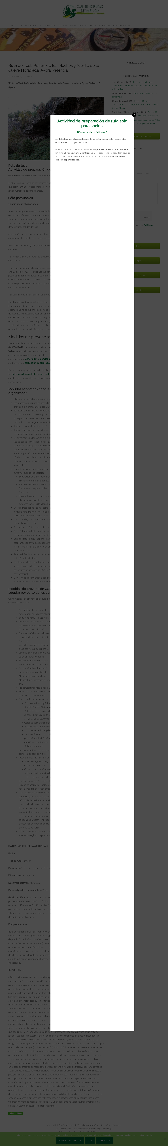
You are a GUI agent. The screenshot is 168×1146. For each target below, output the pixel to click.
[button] (134, 115)
